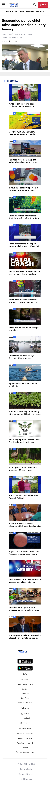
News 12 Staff (7, 34)
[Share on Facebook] (9, 41)
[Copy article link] (16, 41)
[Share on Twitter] (13, 41)
